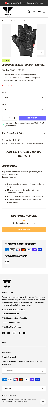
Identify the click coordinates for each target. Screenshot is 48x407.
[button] (39, 11)
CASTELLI (5, 144)
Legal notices (32, 399)
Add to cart (32, 118)
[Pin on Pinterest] (19, 140)
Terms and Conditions (9, 401)
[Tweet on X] (9, 140)
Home (4, 21)
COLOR (5, 92)
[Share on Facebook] (14, 140)
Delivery (4, 399)
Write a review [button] (24, 229)
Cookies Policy (22, 401)
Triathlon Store (11, 395)
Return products (14, 399)
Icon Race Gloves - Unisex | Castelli (18, 21)
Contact (23, 399)
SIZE (4, 104)
